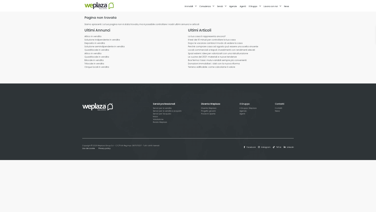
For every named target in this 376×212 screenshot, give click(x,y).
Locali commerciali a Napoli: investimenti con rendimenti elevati (221, 49)
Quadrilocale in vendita (96, 49)
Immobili (189, 6)
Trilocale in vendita (94, 63)
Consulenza (205, 6)
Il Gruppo (253, 6)
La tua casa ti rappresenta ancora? (207, 36)
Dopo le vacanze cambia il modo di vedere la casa (215, 43)
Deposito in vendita (94, 43)
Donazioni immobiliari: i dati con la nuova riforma (214, 63)
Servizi (220, 6)
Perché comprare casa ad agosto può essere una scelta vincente (223, 46)
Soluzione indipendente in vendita (102, 39)
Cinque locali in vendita (96, 67)
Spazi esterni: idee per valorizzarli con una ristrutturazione (218, 53)
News (286, 6)
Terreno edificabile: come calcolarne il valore (211, 67)
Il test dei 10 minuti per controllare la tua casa (212, 39)
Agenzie (233, 6)
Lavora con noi (271, 6)
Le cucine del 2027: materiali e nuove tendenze (212, 56)
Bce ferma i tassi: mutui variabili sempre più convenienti (217, 60)
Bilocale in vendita (94, 60)
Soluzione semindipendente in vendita (104, 46)
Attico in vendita (92, 36)
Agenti (243, 6)
